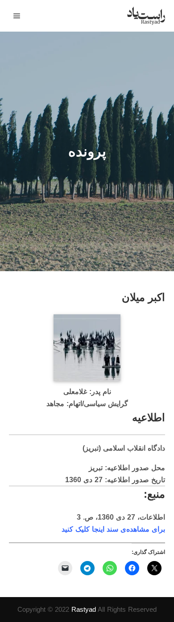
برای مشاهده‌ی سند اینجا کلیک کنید (113, 529)
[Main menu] (17, 16)
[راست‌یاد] (146, 16)
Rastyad (83, 609)
